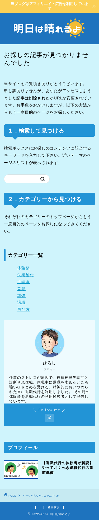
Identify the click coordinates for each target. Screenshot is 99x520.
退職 (21, 302)
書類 (21, 288)
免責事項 (53, 507)
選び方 (23, 309)
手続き (23, 281)
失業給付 (25, 275)
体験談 (23, 268)
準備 (21, 295)
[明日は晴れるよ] (49, 40)
